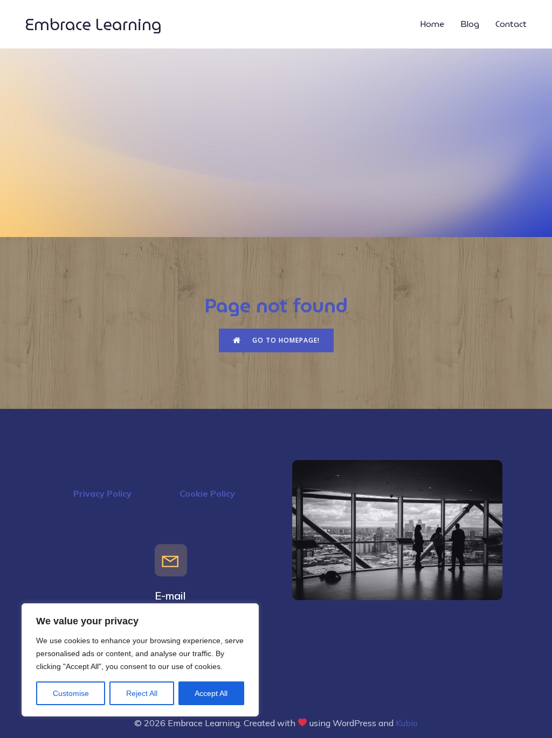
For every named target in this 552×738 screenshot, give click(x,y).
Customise (71, 693)
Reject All (141, 693)
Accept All (211, 693)
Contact (511, 24)
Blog (469, 24)
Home (432, 24)
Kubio (407, 723)
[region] (140, 659)
